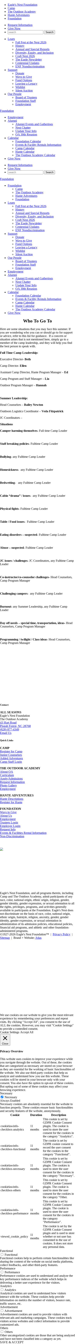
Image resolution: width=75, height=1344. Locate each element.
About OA (6, 771)
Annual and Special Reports (32, 49)
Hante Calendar (24, 151)
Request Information (20, 25)
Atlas (38, 937)
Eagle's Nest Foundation (22, 4)
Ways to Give (23, 76)
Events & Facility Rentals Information (38, 144)
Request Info (8, 829)
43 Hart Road (8, 722)
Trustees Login (9, 822)
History (19, 45)
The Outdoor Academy (22, 11)
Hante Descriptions (11, 798)
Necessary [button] (6, 1093)
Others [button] (4, 1328)
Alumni (12, 120)
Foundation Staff (25, 100)
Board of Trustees (26, 97)
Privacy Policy (61, 934)
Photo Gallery (8, 785)
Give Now (14, 28)
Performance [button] (7, 1268)
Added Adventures (11, 758)
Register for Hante (11, 802)
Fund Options (23, 80)
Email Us (5, 732)
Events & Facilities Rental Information (23, 832)
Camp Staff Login (11, 761)
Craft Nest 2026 (25, 56)
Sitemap (5, 937)
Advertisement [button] (9, 1307)
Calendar (13, 138)
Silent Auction (24, 90)
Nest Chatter (23, 127)
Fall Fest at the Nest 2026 (30, 42)
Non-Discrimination (12, 836)
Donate (19, 73)
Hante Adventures (19, 15)
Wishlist (20, 87)
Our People (15, 94)
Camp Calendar (24, 148)
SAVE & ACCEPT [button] (12, 1342)
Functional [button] (6, 1250)
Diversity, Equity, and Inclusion (34, 52)
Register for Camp (11, 751)
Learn (11, 39)
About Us (6, 815)
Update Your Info (26, 131)
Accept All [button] (26, 1032)
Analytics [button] (6, 1286)
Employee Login (10, 826)
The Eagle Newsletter (28, 59)
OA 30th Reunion (26, 134)
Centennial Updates (27, 63)
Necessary (11, 1097)
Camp (11, 8)
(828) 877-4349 (9, 729)
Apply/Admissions (11, 778)
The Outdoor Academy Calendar (35, 155)
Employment (23, 104)
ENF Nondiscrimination (30, 66)
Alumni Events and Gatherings (34, 124)
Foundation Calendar (28, 141)
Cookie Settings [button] (9, 1032)
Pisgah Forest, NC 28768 (15, 726)
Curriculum (7, 775)
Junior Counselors (11, 754)
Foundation (15, 18)
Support (12, 69)
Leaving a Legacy (26, 83)
